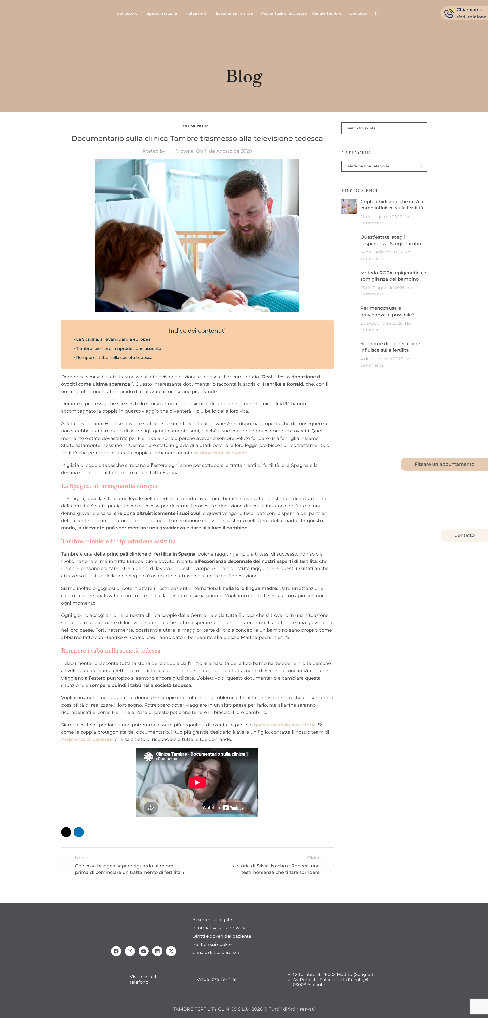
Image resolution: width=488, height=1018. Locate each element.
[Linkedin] (157, 951)
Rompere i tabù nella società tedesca (114, 357)
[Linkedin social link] (79, 832)
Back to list (197, 865)
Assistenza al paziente (87, 739)
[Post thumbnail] (349, 212)
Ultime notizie (197, 126)
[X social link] (66, 832)
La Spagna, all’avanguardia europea (113, 339)
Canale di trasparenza (215, 952)
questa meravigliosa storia (285, 725)
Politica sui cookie (212, 944)
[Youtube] (144, 951)
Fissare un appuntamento (444, 464)
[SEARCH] (421, 128)
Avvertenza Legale (212, 919)
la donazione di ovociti (221, 453)
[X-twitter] (171, 951)
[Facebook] (116, 951)
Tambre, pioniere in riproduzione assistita (118, 348)
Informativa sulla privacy (218, 928)
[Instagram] (130, 951)
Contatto (464, 535)
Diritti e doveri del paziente (221, 936)
